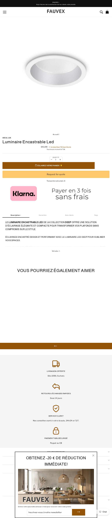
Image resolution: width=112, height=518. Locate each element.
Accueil (55, 134)
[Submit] (78, 512)
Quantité (56, 157)
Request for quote (56, 174)
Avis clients (69, 215)
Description (15, 215)
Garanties (42, 215)
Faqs (96, 215)
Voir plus (55, 251)
